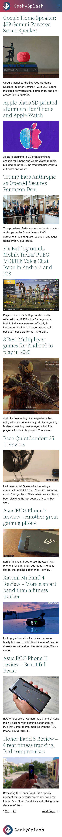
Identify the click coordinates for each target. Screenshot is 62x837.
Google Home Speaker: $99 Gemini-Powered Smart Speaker (29, 24)
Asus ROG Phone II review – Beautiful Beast (25, 664)
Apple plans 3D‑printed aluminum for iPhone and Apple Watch (30, 109)
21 (14, 811)
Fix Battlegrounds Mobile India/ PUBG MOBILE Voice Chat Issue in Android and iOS (27, 261)
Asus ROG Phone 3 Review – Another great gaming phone (30, 516)
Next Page (50, 811)
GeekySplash (29, 6)
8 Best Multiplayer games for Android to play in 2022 (28, 345)
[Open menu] (58, 6)
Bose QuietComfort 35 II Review (28, 441)
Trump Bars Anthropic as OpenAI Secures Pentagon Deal (29, 183)
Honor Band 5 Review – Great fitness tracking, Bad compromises (30, 745)
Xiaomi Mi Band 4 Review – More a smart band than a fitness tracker (29, 587)
